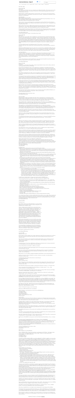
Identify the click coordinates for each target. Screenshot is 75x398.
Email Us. (43, 396)
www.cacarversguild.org (25, 251)
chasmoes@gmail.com (43, 390)
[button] (32, 4)
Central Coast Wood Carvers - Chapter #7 (26, 2)
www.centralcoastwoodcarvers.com (25, 91)
